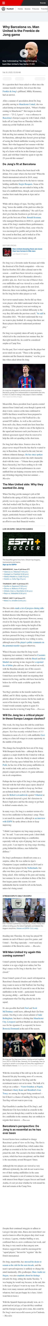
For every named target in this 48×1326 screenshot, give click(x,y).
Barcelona (7, 117)
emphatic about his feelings (28, 1275)
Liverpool (11, 1021)
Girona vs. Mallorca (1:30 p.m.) (15, 589)
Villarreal (38, 794)
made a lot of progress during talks (29, 608)
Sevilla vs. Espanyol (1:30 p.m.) (15, 586)
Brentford (31, 1089)
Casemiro (41, 655)
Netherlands (32, 867)
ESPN (14, 3)
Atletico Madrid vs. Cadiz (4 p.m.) (16, 577)
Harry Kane (18, 1089)
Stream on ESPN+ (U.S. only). (27, 928)
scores (43, 3)
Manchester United (27, 104)
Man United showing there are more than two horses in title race (27, 250)
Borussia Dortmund (11, 1028)
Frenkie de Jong (9, 91)
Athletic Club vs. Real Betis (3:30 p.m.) (18, 591)
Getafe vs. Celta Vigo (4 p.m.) (15, 579)
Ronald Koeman (34, 217)
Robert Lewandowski (19, 794)
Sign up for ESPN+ (10, 565)
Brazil (34, 658)
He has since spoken (34, 454)
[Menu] (3, 3)
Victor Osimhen (27, 1086)
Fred (27, 1008)
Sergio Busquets (25, 184)
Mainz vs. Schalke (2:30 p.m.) (15, 601)
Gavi (43, 735)
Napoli (40, 1086)
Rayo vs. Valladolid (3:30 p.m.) (15, 593)
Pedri (5, 764)
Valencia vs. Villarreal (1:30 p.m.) (16, 572)
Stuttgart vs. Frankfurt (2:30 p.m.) (16, 574)
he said (40, 313)
